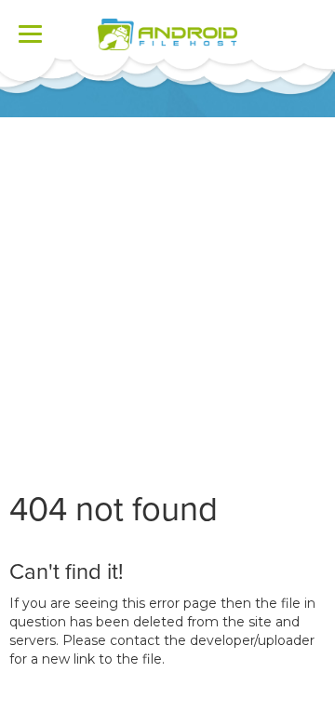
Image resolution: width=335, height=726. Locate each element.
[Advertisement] (167, 294)
